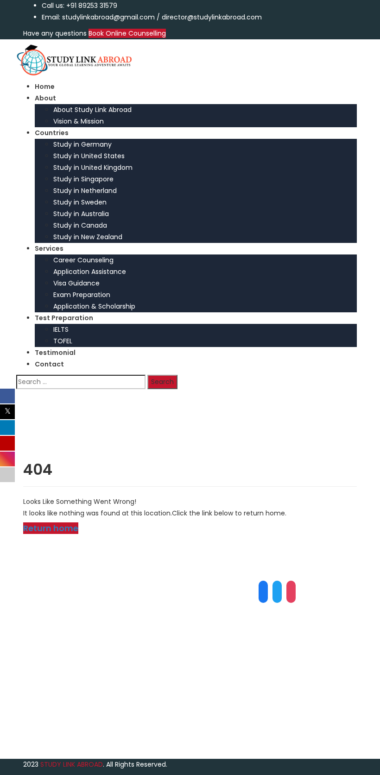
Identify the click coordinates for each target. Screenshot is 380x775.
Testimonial (55, 352)
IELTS (61, 329)
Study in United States (89, 156)
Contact (49, 364)
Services (49, 248)
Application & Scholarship (94, 306)
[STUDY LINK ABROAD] (74, 59)
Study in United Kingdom (93, 167)
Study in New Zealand (87, 237)
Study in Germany (82, 144)
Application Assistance (89, 271)
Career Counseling (83, 260)
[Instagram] (291, 591)
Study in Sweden (80, 202)
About (45, 98)
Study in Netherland (85, 190)
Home (45, 86)
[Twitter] (277, 591)
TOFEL (62, 341)
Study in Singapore (83, 179)
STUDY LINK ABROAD (71, 764)
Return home (50, 528)
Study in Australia (81, 213)
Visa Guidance (76, 283)
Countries (52, 132)
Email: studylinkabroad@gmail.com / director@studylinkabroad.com (152, 17)
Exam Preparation (81, 294)
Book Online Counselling (127, 33)
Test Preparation (64, 317)
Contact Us (60, 714)
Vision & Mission (78, 121)
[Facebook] (263, 591)
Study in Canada (80, 225)
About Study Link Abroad (92, 109)
